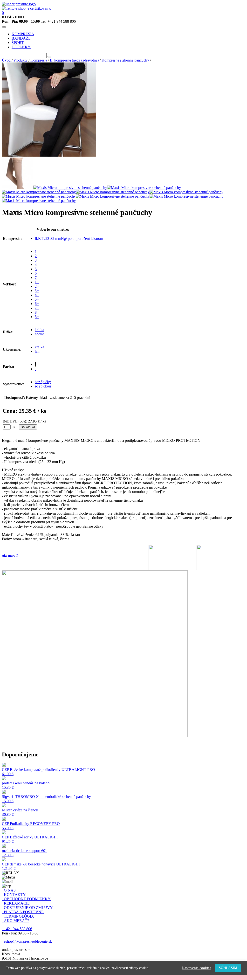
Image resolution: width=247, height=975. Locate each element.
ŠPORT (18, 43)
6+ (37, 304)
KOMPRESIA (23, 34)
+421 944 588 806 (17, 929)
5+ (37, 299)
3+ (37, 291)
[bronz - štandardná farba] (35, 369)
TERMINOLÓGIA (18, 916)
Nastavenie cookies (196, 968)
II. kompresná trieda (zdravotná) (74, 60)
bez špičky (43, 382)
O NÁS (9, 890)
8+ (37, 317)
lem (37, 351)
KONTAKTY (14, 894)
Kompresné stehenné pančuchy (125, 60)
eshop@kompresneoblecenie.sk (27, 941)
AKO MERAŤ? (15, 921)
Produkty (20, 60)
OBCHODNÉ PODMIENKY (26, 899)
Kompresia (38, 60)
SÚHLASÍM (228, 968)
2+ (37, 286)
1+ (37, 282)
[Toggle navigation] (4, 27)
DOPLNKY (21, 47)
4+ (37, 295)
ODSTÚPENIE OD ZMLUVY (27, 908)
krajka (39, 347)
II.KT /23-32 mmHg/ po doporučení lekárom (69, 238)
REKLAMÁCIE (16, 903)
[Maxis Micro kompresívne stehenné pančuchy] (49, 155)
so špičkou (43, 386)
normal (40, 334)
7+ (37, 308)
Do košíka (28, 427)
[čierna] (35, 364)
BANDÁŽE (21, 38)
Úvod (6, 60)
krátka (39, 330)
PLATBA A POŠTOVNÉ (23, 912)
